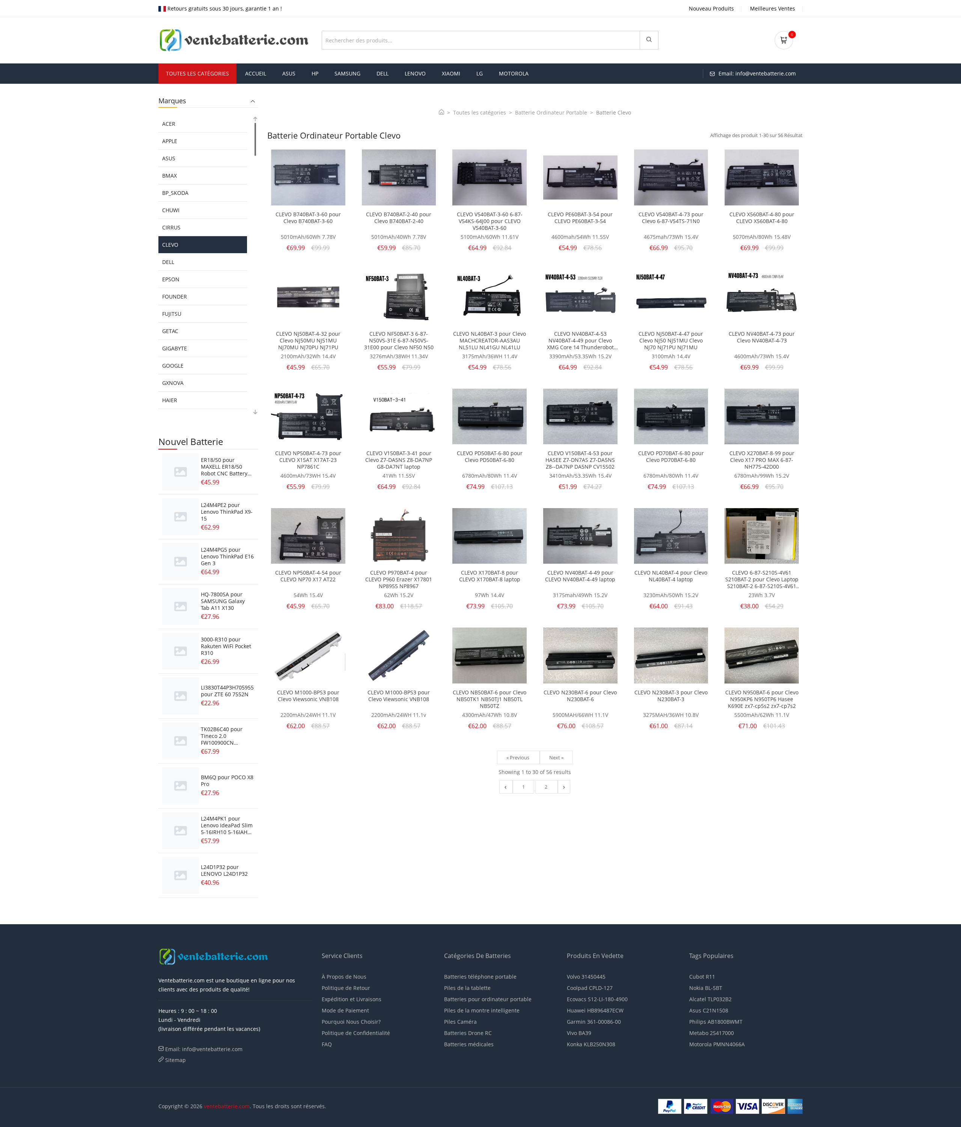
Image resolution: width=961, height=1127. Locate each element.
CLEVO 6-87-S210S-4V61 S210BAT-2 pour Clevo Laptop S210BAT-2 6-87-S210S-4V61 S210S (761, 579)
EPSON (170, 279)
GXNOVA (173, 382)
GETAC (170, 331)
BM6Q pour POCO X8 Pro (227, 781)
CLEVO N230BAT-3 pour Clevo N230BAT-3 (671, 696)
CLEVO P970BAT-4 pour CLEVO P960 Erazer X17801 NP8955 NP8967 (398, 579)
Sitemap (175, 1060)
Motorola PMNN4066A (717, 1044)
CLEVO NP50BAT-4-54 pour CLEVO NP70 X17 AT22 (308, 576)
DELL (168, 262)
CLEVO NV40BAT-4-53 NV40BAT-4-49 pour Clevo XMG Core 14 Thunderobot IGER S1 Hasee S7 (580, 340)
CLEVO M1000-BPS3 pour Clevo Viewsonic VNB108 (308, 696)
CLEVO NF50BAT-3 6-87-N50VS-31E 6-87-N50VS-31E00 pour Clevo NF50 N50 (399, 340)
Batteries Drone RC (468, 1032)
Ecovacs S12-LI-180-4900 (597, 999)
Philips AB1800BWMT (716, 1021)
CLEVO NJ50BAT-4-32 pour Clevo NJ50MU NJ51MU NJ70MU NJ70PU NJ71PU (308, 340)
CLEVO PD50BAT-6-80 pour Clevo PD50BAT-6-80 (490, 456)
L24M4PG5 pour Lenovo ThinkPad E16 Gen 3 (227, 556)
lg (479, 73)
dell (383, 73)
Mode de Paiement (345, 1010)
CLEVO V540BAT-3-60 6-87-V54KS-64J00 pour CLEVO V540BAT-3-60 (490, 221)
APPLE (169, 141)
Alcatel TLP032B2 (710, 999)
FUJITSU (171, 313)
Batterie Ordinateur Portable (551, 112)
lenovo (415, 73)
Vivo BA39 (579, 1032)
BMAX (169, 175)
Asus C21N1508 (708, 1010)
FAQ (327, 1044)
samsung (347, 73)
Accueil (255, 73)
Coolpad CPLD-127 (590, 987)
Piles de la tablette (467, 987)
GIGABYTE (174, 348)
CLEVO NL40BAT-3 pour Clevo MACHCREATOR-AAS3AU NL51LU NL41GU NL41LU (489, 340)
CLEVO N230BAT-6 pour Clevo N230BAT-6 (580, 696)
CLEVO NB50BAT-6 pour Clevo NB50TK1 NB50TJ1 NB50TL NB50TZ (489, 699)
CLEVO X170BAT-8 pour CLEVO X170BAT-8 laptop (489, 576)
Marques (172, 101)
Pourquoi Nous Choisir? (351, 1021)
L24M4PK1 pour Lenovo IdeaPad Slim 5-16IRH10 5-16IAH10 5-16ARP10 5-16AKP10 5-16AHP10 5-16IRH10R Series (227, 835)
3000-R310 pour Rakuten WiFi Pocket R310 (226, 646)
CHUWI (170, 210)
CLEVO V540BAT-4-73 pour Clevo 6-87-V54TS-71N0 (671, 218)
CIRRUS (171, 227)
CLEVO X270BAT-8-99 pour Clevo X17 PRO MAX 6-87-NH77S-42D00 (761, 460)
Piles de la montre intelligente (482, 1010)
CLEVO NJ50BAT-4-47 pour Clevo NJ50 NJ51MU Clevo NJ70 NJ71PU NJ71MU (671, 340)
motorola (514, 73)
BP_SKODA (175, 192)
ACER (168, 123)
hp (315, 73)
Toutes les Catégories (197, 73)
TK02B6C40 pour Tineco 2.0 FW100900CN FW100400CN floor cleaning (224, 743)
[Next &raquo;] (564, 787)
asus (288, 73)
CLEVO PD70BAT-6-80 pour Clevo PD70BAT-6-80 (671, 456)
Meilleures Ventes (772, 8)
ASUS (168, 158)
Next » (556, 757)
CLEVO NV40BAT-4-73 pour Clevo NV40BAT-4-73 (762, 337)
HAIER (169, 400)
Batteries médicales (469, 1044)
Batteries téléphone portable (480, 976)
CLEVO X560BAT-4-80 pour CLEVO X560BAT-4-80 (761, 218)
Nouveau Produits (711, 8)
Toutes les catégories (479, 112)
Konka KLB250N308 (591, 1044)
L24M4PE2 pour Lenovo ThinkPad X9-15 (227, 511)
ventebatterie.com (227, 1106)
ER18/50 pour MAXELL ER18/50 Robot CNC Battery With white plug (224, 470)
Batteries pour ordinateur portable (488, 999)
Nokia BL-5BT (705, 987)
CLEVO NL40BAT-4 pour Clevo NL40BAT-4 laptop (670, 576)
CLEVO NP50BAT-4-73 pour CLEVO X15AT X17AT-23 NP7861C (308, 460)
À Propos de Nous (344, 976)
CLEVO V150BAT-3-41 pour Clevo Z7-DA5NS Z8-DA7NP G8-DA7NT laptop (398, 460)
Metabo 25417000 (711, 1032)
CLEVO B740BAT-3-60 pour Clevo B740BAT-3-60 (308, 218)
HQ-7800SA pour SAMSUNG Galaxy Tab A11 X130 (223, 601)
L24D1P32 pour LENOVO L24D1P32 (224, 870)
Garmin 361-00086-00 (594, 1021)
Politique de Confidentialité (356, 1032)
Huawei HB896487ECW (595, 1010)
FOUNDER (174, 296)
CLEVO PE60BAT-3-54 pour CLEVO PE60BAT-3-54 (580, 218)
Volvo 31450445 (586, 976)
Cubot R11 (702, 976)
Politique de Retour (346, 987)
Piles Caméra (460, 1021)
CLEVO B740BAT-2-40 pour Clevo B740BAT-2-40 (398, 218)
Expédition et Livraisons (351, 999)
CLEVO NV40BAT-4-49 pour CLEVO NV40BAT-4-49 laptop (580, 576)
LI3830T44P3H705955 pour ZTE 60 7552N (227, 691)
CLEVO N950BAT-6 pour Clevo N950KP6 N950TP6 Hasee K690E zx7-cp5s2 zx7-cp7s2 (761, 699)
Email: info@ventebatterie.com (204, 1049)
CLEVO (170, 244)
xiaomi (451, 73)
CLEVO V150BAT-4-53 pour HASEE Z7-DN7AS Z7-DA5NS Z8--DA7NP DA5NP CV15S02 (580, 460)
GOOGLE (173, 365)
